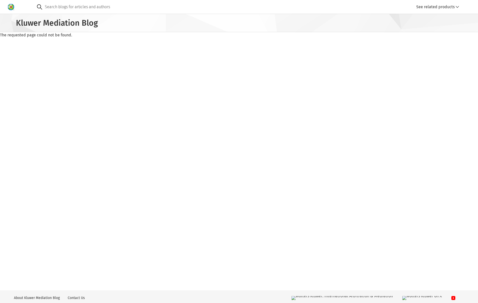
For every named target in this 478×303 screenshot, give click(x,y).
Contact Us (76, 298)
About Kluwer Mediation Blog (37, 298)
